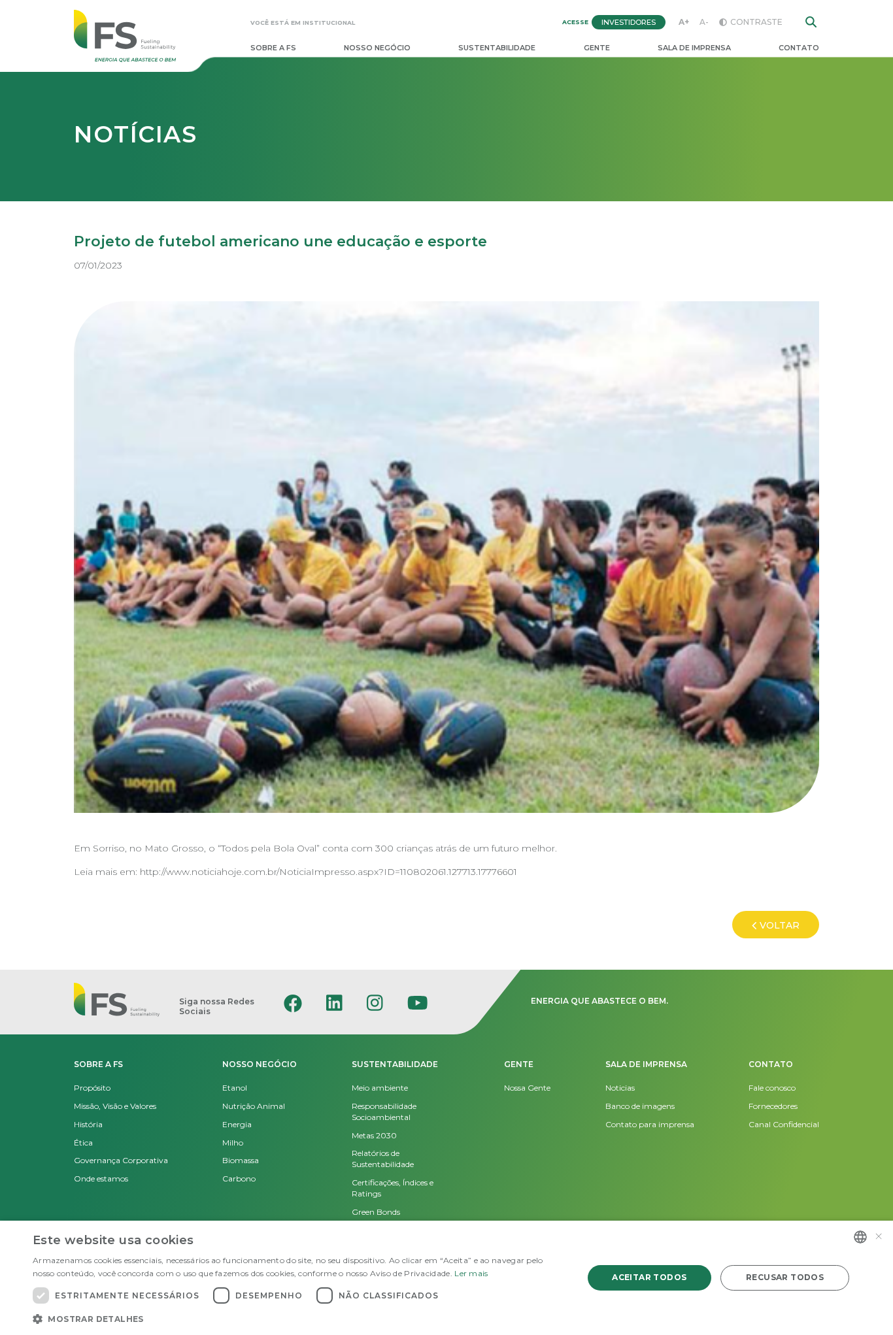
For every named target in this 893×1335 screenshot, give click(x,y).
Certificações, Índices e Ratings (392, 1188)
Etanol (234, 1088)
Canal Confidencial (784, 1124)
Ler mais (471, 1273)
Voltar (780, 925)
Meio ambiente (380, 1088)
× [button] (878, 1237)
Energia (237, 1124)
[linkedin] (334, 1003)
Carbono (239, 1178)
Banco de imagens (640, 1106)
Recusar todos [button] (785, 1277)
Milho (232, 1142)
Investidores (628, 22)
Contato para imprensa (649, 1124)
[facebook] (293, 1003)
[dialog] (446, 1278)
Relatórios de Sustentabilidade (383, 1158)
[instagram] (374, 1003)
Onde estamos (101, 1178)
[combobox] (860, 1237)
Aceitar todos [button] (649, 1277)
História (88, 1124)
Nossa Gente (527, 1088)
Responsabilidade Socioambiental (384, 1111)
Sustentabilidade (496, 47)
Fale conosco (772, 1088)
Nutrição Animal (253, 1106)
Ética (83, 1142)
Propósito (92, 1088)
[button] (299, 1318)
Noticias (620, 1088)
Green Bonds (376, 1212)
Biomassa (240, 1160)
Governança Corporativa (121, 1160)
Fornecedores (773, 1106)
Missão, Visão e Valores (115, 1106)
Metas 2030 (374, 1135)
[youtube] (417, 1003)
